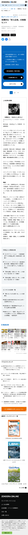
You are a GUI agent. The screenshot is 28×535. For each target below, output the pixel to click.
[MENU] (26, 2)
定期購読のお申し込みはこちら (15, 409)
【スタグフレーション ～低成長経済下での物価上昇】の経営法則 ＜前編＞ (14, 256)
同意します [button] (7, 532)
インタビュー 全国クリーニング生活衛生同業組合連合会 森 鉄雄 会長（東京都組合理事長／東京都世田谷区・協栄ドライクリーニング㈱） (14, 395)
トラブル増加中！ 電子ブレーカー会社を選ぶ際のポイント (14, 380)
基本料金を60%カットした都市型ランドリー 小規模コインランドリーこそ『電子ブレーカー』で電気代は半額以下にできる (15, 367)
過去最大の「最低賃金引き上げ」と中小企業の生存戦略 (14, 307)
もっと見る (22, 487)
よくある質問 (5, 504)
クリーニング (15, 5)
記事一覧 (13, 9)
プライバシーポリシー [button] (15, 529)
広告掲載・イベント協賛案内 (9, 508)
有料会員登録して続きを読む (13, 71)
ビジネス (10, 5)
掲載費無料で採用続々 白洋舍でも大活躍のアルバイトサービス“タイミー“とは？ (15, 402)
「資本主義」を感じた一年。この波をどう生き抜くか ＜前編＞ (14, 278)
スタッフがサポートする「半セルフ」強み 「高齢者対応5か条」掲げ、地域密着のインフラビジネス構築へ (14, 386)
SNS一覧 (4, 512)
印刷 (14, 35)
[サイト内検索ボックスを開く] (26, 5)
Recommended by (19, 353)
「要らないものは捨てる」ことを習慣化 (14, 295)
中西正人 (6, 250)
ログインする (12, 84)
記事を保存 (6, 35)
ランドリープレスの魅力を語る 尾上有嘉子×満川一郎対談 (14, 374)
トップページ (4, 9)
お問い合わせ (5, 515)
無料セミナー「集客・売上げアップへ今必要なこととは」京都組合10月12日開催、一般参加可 (14, 313)
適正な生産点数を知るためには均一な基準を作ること (14, 301)
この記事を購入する (12, 77)
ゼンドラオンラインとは (8, 501)
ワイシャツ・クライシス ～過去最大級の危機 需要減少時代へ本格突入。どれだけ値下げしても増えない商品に (14, 265)
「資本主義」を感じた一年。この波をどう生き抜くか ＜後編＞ (14, 272)
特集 (3, 5)
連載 (6, 5)
